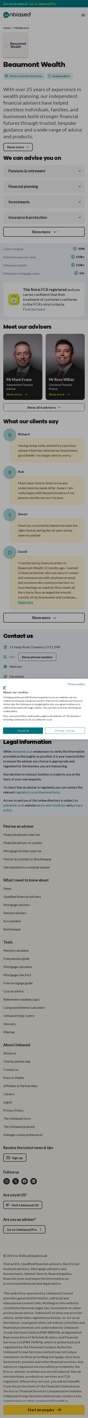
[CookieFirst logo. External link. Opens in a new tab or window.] (4, 688)
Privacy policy (76, 684)
